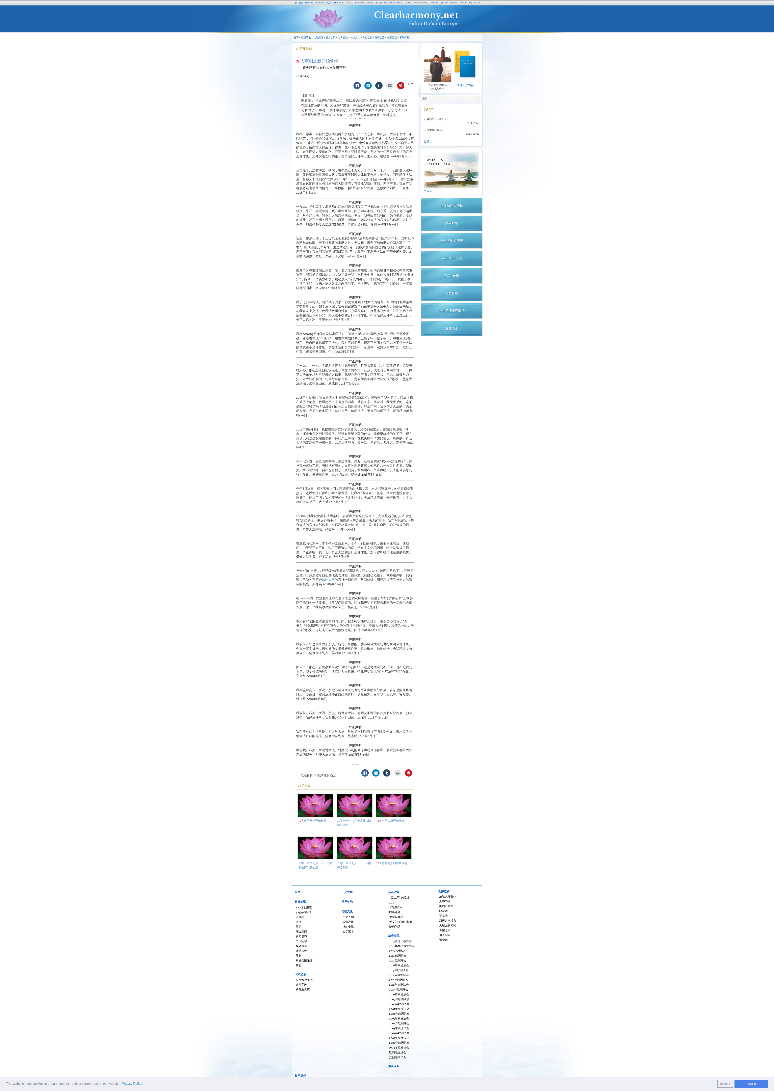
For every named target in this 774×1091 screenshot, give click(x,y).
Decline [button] (725, 1083)
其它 (298, 965)
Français (327, 2)
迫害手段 (301, 984)
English (308, 2)
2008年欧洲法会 (399, 1004)
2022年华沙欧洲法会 (402, 946)
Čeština (349, 2)
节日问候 (301, 941)
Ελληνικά (380, 2)
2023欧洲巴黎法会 (400, 941)
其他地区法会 (397, 1057)
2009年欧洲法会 (399, 999)
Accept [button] (751, 1083)
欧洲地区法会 (397, 1052)
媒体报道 (301, 946)
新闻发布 (301, 936)
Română (434, 2)
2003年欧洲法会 (399, 1028)
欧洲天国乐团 (304, 960)
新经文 (429, 109)
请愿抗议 (301, 950)
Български (339, 2)
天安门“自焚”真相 (400, 921)
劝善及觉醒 (304, 49)
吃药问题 (395, 926)
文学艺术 (348, 931)
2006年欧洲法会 (399, 1013)
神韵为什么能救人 (436, 119)
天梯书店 (444, 901)
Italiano (398, 2)
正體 (295, 3)
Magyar (390, 2)
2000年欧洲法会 (399, 1042)
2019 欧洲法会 (398, 950)
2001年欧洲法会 (399, 1037)
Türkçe (463, 2)
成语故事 (348, 921)
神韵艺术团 (446, 906)
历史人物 (348, 917)
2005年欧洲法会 (399, 1018)
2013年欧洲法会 (399, 979)
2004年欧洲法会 (399, 1023)
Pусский (444, 2)
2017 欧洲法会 (397, 960)
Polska (424, 2)
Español (359, 2)
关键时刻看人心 (435, 129)
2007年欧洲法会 (399, 1008)
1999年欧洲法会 (399, 1047)
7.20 (391, 902)
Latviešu (408, 2)
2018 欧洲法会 (398, 955)
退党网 (443, 940)
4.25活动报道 (303, 912)
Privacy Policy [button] (132, 1083)
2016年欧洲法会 (399, 965)
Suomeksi (369, 2)
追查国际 (444, 935)
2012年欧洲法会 (399, 984)
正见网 (443, 915)
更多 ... (428, 141)
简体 (301, 3)
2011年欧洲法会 (398, 989)
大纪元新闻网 (447, 925)
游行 (298, 921)
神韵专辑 (348, 926)
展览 (298, 955)
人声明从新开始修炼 (312, 820)
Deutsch (317, 2)
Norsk (417, 2)
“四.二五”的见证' (399, 897)
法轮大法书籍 (465, 85)
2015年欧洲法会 (398, 970)
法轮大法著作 (447, 896)
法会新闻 (301, 931)
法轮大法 (328, 580)
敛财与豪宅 (396, 917)
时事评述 (395, 912)
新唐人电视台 (447, 920)
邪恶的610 (395, 907)
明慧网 (443, 911)
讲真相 (300, 917)
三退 (298, 926)
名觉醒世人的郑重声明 (391, 863)
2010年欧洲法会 (399, 994)
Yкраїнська (474, 2)
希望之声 (444, 930)
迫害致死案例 (304, 979)
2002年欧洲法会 (399, 1033)
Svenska (454, 2)
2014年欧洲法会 (399, 975)
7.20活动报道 (304, 907)
